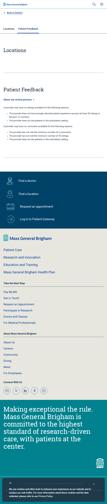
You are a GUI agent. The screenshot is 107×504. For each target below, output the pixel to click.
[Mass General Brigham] (15, 4)
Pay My (10, 292)
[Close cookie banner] (94, 484)
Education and (20, 265)
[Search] (94, 4)
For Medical (19, 322)
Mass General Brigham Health (29, 272)
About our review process (17, 99)
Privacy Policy (45, 496)
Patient (12, 250)
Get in (11, 298)
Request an (18, 304)
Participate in (17, 310)
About (9, 342)
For (12, 373)
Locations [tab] (8, 28)
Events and (15, 316)
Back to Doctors (15, 12)
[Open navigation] (102, 4)
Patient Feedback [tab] (28, 28)
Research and (21, 257)
